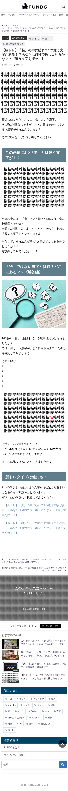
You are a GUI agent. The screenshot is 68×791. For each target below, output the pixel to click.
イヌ (10, 699)
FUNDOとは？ (12, 747)
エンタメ (12, 15)
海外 (10, 724)
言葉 (58, 711)
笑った (20, 711)
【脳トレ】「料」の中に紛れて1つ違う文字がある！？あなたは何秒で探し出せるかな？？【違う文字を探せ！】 (34, 527)
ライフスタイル (49, 15)
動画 (53, 699)
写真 (53, 705)
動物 (61, 15)
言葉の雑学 (38, 699)
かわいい (36, 718)
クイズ (5, 38)
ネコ (47, 711)
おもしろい (46, 724)
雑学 (3, 15)
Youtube (12, 705)
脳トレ (48, 39)
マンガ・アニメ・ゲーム (29, 15)
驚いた (23, 699)
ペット (40, 705)
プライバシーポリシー (16, 755)
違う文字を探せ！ (19, 38)
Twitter (34, 711)
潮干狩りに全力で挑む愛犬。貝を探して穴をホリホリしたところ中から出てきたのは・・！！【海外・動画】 (34, 569)
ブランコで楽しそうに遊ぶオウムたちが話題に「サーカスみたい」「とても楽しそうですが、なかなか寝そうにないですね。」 (34, 561)
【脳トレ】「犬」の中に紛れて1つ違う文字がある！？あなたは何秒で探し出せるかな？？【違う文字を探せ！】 (34, 510)
